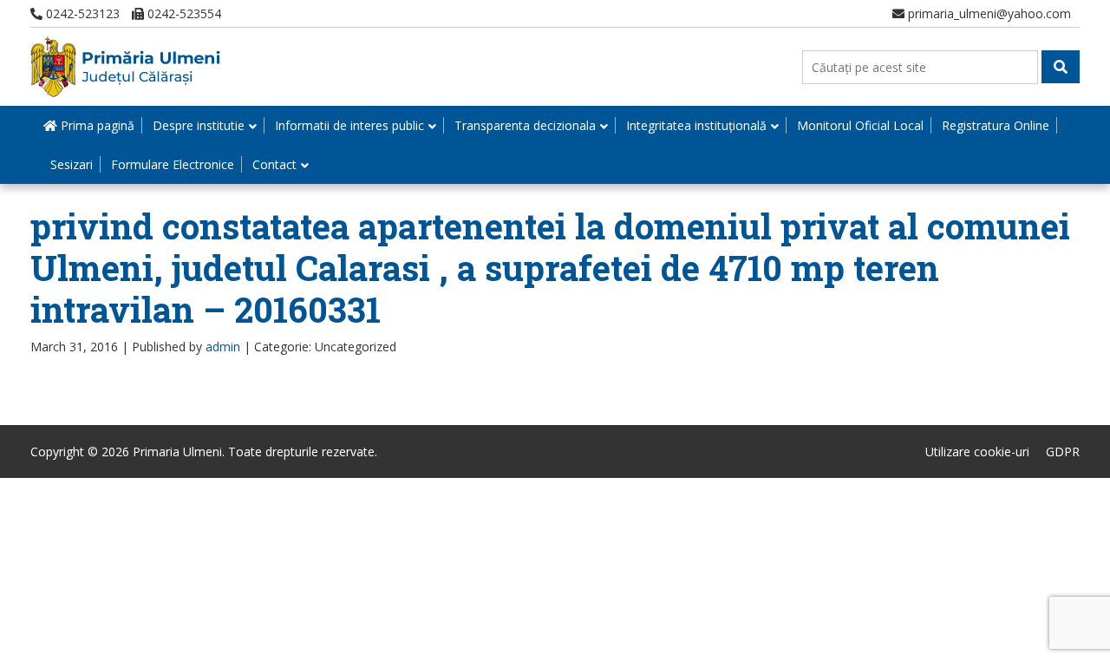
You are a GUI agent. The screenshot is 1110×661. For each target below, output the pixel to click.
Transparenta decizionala (525, 125)
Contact (274, 164)
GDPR (1063, 451)
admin (223, 346)
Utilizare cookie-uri (977, 451)
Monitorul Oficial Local (860, 125)
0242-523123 (81, 13)
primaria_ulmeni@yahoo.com (987, 13)
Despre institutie (199, 125)
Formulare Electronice (172, 164)
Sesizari (71, 164)
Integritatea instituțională (696, 125)
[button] (1060, 66)
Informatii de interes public (349, 125)
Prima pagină (95, 125)
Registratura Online (995, 125)
